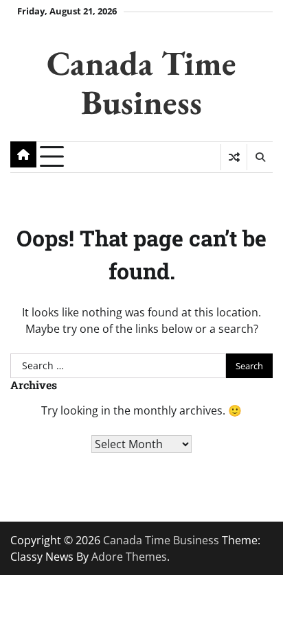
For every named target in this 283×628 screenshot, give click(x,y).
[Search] (260, 157)
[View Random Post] (234, 157)
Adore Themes (129, 556)
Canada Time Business (141, 82)
